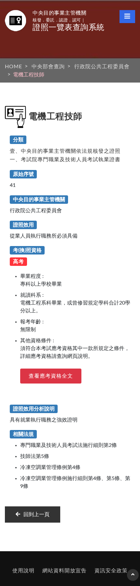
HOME (13, 66)
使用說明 (23, 570)
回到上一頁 (36, 514)
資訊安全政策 (111, 570)
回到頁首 (133, 577)
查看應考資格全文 (51, 376)
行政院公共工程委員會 (102, 66)
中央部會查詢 (48, 66)
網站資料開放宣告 (64, 570)
